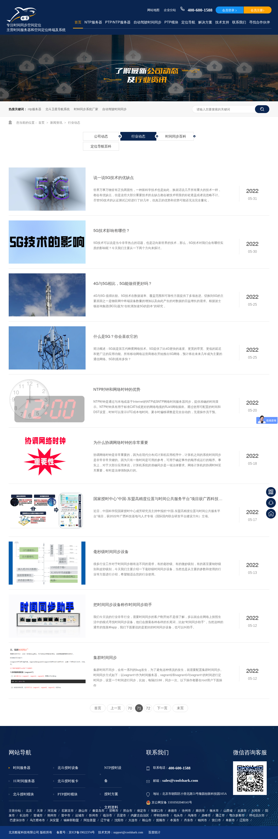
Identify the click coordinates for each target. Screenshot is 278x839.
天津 (40, 810)
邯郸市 (113, 810)
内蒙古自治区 (140, 815)
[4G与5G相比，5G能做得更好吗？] (47, 295)
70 (130, 708)
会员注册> (258, 10)
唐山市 (83, 810)
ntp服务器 (34, 109)
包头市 (178, 815)
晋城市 (38, 815)
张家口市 (157, 810)
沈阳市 (119, 820)
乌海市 (192, 815)
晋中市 (65, 815)
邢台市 (127, 810)
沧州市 (186, 810)
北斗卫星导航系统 (57, 109)
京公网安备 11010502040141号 (172, 802)
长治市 (24, 815)
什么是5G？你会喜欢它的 (115, 336)
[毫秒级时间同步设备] (47, 563)
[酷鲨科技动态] (139, 100)
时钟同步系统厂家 (86, 109)
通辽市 (220, 815)
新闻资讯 (56, 122)
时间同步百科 (175, 136)
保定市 (141, 810)
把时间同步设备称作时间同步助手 (122, 604)
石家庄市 (67, 810)
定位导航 (188, 22)
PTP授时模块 (68, 794)
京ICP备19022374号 (82, 832)
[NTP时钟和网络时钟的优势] (47, 400)
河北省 (52, 810)
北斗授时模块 (23, 794)
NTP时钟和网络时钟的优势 (116, 389)
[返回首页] (271, 514)
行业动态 (74, 122)
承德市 (172, 810)
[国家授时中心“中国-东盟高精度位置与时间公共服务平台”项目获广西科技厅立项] (47, 510)
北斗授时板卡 (68, 781)
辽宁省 (105, 820)
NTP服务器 (93, 22)
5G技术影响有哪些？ (111, 230)
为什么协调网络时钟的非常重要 (120, 442)
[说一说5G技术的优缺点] (47, 189)
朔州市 (51, 815)
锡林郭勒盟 (71, 820)
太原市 (242, 810)
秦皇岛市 (98, 810)
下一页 (162, 708)
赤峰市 (206, 815)
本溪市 (174, 820)
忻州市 (93, 815)
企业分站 (170, 10)
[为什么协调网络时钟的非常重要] (47, 454)
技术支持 (222, 22)
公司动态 (101, 136)
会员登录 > (229, 10)
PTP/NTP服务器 (118, 22)
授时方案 (111, 794)
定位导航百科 (101, 146)
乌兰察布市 (37, 820)
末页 (180, 708)
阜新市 (230, 820)
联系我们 (239, 22)
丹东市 (188, 820)
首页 (77, 22)
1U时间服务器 (24, 781)
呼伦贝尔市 (257, 815)
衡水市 (214, 810)
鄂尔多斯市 (237, 815)
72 (148, 708)
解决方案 (205, 22)
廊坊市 (200, 810)
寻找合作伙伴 (259, 22)
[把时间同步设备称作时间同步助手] (47, 616)
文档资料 (111, 807)
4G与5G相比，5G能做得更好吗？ (122, 283)
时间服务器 (21, 768)
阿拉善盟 (90, 820)
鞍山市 (146, 820)
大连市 (132, 820)
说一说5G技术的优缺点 (113, 177)
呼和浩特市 (161, 815)
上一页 (116, 708)
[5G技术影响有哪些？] (47, 242)
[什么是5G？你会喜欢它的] (47, 347)
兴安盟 (54, 820)
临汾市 (107, 815)
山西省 (228, 810)
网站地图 (153, 10)
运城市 (79, 815)
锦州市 (202, 820)
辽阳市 (244, 820)
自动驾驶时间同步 (147, 22)
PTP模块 (171, 22)
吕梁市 (121, 815)
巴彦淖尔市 (17, 820)
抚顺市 (160, 820)
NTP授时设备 (112, 774)
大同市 (255, 810)
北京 (29, 810)
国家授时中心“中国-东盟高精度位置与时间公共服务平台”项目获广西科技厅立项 (158, 498)
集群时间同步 (105, 657)
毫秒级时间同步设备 (111, 551)
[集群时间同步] (47, 669)
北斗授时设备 (68, 768)
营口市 (216, 820)
